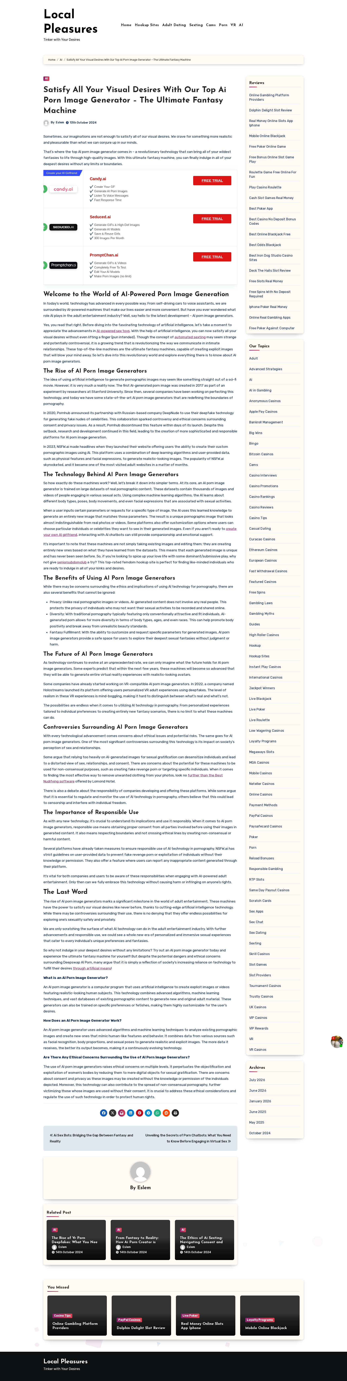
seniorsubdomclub (72, 562)
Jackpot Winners (262, 688)
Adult (253, 358)
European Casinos (263, 560)
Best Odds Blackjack (265, 245)
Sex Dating (257, 933)
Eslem (60, 122)
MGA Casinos (259, 762)
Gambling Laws (261, 603)
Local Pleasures (65, 1362)
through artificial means (92, 968)
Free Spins (257, 592)
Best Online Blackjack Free (269, 234)
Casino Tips (258, 518)
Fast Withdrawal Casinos (268, 571)
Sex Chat (256, 922)
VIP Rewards (258, 1028)
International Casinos (265, 677)
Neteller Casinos (261, 784)
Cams (211, 25)
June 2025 (257, 1112)
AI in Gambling (260, 390)
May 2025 (256, 1122)
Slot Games (258, 964)
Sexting (196, 25)
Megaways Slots (261, 752)
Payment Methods (263, 805)
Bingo (253, 443)
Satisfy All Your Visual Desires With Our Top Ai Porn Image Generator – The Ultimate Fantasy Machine (134, 100)
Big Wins (255, 433)
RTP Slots (256, 879)
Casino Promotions (263, 486)
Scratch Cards (260, 901)
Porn (223, 25)
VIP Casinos (258, 1018)
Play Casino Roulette (265, 187)
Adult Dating (174, 25)
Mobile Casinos (260, 773)
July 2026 (257, 1080)
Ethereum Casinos (263, 550)
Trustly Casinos (261, 996)
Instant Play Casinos (265, 667)
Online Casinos (260, 794)
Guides (254, 624)
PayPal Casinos (261, 816)
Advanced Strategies (265, 369)
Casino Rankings (262, 497)
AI (241, 25)
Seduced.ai (100, 217)
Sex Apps (256, 911)
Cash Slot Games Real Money (271, 198)
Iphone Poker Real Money (268, 307)
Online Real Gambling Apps (269, 317)
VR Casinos (257, 1050)
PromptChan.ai (104, 255)
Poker (253, 837)
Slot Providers (260, 975)
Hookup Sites (147, 25)
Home (126, 25)
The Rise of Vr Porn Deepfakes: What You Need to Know (76, 1242)
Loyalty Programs (262, 741)
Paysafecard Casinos (265, 826)
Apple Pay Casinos (263, 412)
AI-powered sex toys (113, 331)
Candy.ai (98, 179)
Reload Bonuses (261, 858)
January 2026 (260, 1101)
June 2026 (257, 1090)
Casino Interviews (263, 475)
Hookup (255, 645)
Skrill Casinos (259, 954)
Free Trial (212, 181)
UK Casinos (257, 1007)
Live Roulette (259, 720)
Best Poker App (261, 208)
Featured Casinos (262, 582)
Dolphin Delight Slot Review (270, 110)
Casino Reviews (261, 507)
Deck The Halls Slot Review (270, 270)
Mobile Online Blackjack (267, 136)
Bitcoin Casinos (261, 454)
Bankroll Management (266, 422)
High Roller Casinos (264, 635)
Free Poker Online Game (267, 146)
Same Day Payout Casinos (269, 890)
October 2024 (259, 1133)
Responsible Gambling (266, 869)
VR (233, 25)
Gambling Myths (261, 614)
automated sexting (190, 337)
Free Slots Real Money (266, 281)
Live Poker (257, 709)
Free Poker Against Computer (272, 328)
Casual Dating (260, 528)
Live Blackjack (260, 699)
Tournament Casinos (265, 986)
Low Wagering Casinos (266, 731)
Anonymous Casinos (265, 401)
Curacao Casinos (262, 539)
